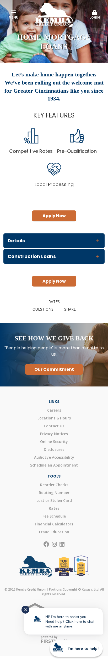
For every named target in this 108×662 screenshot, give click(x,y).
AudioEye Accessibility (54, 457)
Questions (43, 309)
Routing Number (54, 492)
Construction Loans (32, 256)
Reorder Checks (54, 484)
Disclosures (54, 449)
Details (16, 240)
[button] (94, 15)
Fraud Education (54, 531)
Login (94, 17)
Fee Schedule (54, 516)
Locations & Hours (54, 418)
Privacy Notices (54, 433)
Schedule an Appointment (54, 465)
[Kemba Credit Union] (54, 14)
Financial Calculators (54, 523)
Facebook (46, 544)
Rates (54, 302)
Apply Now (54, 216)
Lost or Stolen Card (54, 500)
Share (70, 309)
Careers (54, 410)
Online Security (54, 441)
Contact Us (54, 425)
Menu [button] (13, 17)
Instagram (54, 544)
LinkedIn (62, 544)
